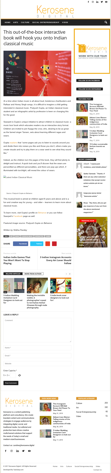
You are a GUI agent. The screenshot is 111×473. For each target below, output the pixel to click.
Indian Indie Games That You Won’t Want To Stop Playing (16, 260)
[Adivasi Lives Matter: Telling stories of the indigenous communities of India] (82, 120)
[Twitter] (101, 2)
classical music (27, 236)
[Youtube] (106, 2)
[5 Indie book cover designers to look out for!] (60, 285)
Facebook (18, 216)
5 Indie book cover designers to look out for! (59, 298)
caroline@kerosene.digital (23, 445)
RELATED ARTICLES (13, 274)
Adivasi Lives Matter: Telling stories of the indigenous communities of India (98, 120)
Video (65, 22)
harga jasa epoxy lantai (92, 193)
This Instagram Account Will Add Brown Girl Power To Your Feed (98, 107)
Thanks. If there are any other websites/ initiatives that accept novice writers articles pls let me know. (95, 180)
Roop (86, 203)
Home (7, 22)
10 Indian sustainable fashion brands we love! (99, 146)
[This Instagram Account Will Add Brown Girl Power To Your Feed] (82, 107)
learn (48, 236)
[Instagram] (93, 2)
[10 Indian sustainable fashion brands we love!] (82, 147)
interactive (39, 236)
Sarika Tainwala (89, 174)
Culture (25, 22)
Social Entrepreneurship (45, 22)
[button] (106, 22)
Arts (15, 22)
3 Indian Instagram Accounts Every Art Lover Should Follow (55, 260)
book (17, 236)
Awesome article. (90, 196)
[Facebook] (88, 2)
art (11, 236)
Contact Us (98, 470)
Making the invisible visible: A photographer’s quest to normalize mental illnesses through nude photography (37, 301)
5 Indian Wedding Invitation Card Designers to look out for (12, 299)
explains (13, 142)
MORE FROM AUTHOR (33, 274)
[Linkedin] (97, 2)
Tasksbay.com (18, 470)
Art (5, 292)
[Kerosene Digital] (55, 11)
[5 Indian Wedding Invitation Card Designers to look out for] (13, 285)
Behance (42, 213)
